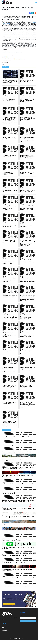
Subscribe (28, 621)
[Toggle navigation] (36, 2)
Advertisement (4, 630)
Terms (3, 627)
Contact (3, 631)
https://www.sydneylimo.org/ (19, 58)
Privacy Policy (4, 628)
